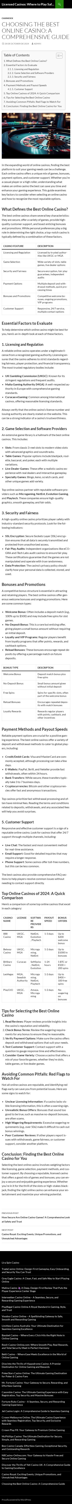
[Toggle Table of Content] (57, 56)
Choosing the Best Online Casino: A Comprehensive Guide (33, 1483)
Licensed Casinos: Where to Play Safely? (28, 4)
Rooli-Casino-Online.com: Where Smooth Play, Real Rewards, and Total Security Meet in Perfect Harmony (35, 1346)
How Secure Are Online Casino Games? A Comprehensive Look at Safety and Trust (36, 1217)
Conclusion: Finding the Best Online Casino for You (34, 106)
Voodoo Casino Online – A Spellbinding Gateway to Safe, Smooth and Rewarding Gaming (32, 1318)
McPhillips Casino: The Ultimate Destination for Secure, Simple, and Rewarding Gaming (32, 1438)
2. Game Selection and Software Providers (33, 73)
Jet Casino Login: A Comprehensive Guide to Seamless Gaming (35, 1411)
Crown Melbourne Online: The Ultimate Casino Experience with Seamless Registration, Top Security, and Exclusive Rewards (34, 1420)
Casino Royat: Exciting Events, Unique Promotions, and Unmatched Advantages (31, 1234)
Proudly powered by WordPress (16, 1499)
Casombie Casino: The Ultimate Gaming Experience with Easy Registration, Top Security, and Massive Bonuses (35, 1394)
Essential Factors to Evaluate (21, 65)
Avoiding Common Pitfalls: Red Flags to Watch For (33, 101)
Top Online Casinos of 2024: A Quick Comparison (33, 93)
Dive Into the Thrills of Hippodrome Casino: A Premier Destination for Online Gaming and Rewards (31, 1365)
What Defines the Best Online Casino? (26, 60)
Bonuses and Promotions (19, 80)
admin (37, 43)
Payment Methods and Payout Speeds (26, 85)
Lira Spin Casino (10, 1262)
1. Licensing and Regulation (25, 69)
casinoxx (7, 18)
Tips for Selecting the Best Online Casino (28, 97)
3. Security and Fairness (24, 76)
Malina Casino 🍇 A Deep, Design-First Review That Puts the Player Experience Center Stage (34, 1289)
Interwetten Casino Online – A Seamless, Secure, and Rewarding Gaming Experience (30, 1299)
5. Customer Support (22, 89)
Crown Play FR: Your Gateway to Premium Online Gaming (33, 1430)
